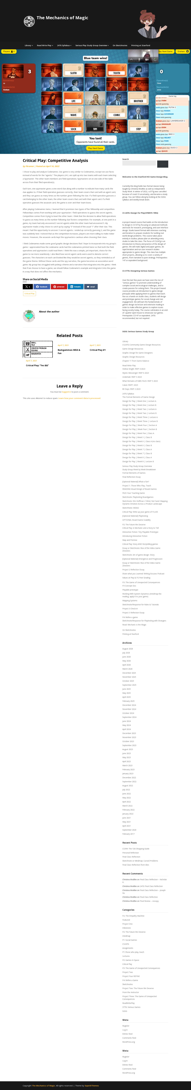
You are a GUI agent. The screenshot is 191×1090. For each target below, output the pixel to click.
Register (125, 1026)
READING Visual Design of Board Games (139, 489)
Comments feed (129, 1038)
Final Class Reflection (131, 856)
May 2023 (126, 757)
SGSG (124, 1011)
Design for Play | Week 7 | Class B (137, 453)
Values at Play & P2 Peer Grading (136, 577)
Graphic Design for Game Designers (137, 353)
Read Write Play (44, 45)
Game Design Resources (132, 348)
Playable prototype (130, 590)
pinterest (60, 287)
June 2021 (126, 818)
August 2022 (127, 785)
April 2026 (126, 665)
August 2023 (127, 749)
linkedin (77, 287)
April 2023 (126, 761)
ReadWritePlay (128, 1003)
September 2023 (129, 745)
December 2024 (129, 705)
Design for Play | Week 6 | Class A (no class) (141, 441)
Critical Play (29, 293)
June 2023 (126, 753)
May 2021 (126, 822)
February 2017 (128, 834)
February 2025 (128, 701)
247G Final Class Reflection (151, 886)
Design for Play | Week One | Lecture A (139, 401)
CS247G (125, 944)
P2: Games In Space (130, 960)
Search (163, 164)
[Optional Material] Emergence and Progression (142, 559)
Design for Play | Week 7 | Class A (137, 449)
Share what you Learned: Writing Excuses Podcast (143, 573)
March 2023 (127, 765)
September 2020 (129, 830)
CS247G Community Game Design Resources (141, 344)
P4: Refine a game (130, 617)
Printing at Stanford (140, 45)
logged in (66, 391)
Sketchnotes (127, 984)
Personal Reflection (130, 852)
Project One (127, 924)
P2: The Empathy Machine (133, 916)
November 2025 (129, 677)
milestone (126, 928)
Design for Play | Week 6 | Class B (137, 445)
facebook (43, 287)
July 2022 (126, 789)
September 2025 (129, 685)
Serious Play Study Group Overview (91, 45)
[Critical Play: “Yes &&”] (38, 348)
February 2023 (128, 769)
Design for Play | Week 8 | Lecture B (138, 461)
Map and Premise (129, 540)
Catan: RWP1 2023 (130, 385)
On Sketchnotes (120, 45)
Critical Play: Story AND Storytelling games (140, 544)
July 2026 (126, 652)
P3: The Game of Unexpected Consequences (141, 582)
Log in (125, 1030)
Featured (126, 920)
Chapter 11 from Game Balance (135, 361)
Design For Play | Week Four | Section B (139, 429)
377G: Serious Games (131, 1007)
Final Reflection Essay (131, 477)
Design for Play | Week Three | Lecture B (140, 421)
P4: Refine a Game (130, 980)
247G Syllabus (63, 45)
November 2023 (129, 737)
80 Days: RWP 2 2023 (131, 389)
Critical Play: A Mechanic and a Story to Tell (140, 528)
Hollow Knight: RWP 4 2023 (133, 369)
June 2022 (126, 793)
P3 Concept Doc (129, 585)
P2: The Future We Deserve (134, 524)
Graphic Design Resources (133, 357)
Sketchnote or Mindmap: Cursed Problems (140, 861)
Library (28, 45)
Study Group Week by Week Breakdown (139, 469)
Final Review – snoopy (149, 901)
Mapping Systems (129, 600)
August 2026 (127, 648)
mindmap (126, 936)
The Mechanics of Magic (62, 18)
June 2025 (126, 689)
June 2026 (126, 657)
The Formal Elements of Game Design (138, 397)
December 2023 (129, 733)
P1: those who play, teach (133, 952)
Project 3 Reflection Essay (133, 612)
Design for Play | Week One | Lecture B (139, 405)
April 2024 (126, 729)
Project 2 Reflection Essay (133, 569)
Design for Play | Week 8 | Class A (137, 457)
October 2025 (128, 681)
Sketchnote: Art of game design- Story (138, 555)
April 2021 (126, 826)
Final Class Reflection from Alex (135, 865)
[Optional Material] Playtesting (135, 516)
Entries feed (127, 1034)
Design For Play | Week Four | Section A (139, 425)
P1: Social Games (129, 940)
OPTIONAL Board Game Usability (136, 520)
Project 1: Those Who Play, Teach (136, 485)
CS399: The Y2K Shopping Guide (135, 848)
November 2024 (129, 709)
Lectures (126, 956)
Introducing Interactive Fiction (134, 536)
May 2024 (126, 725)
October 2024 (128, 713)
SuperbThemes (92, 1085)
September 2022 (129, 781)
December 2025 (129, 673)
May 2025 (126, 693)
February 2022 (128, 809)
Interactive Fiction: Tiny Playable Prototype (140, 532)
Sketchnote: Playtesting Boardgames (137, 497)
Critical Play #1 (98, 350)
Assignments (127, 948)
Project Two (127, 972)
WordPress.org (128, 1042)
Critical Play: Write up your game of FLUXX (140, 512)
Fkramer (30, 166)
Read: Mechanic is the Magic (134, 624)
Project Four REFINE (131, 976)
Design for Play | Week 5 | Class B (137, 437)
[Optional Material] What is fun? (135, 481)
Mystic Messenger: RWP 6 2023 (135, 373)
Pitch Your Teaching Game (133, 493)
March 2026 (127, 669)
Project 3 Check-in (130, 608)
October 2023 (128, 741)
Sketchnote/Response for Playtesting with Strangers (144, 620)
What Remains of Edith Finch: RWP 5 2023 (140, 381)
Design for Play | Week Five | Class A (138, 433)
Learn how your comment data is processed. (79, 398)
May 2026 (126, 661)
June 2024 (126, 721)
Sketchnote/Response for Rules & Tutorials (140, 604)
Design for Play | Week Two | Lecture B (139, 413)
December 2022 (129, 777)
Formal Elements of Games (134, 473)
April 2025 (126, 697)
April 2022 (126, 801)
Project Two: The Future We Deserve (138, 988)
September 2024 (129, 717)
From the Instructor (130, 992)
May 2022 (126, 797)
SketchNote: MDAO (130, 508)
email (92, 287)
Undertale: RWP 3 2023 (132, 377)
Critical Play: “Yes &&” (37, 365)
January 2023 (127, 773)
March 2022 (127, 805)
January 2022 (127, 814)
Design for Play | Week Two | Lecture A (139, 409)
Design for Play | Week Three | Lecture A (140, 417)
